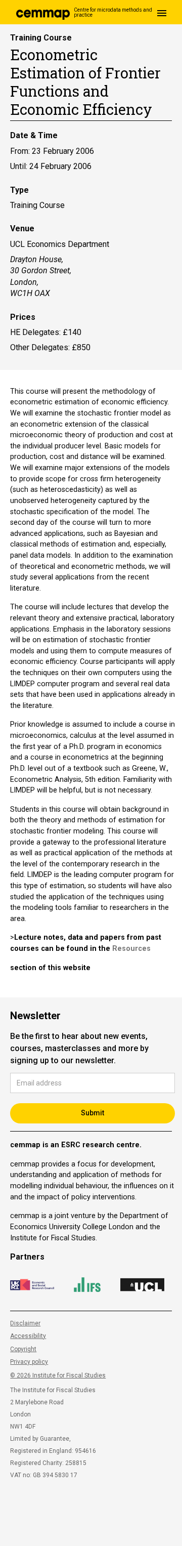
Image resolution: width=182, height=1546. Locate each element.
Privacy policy (29, 1361)
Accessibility (28, 1336)
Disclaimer (25, 1323)
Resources (131, 948)
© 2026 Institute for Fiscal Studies (58, 1375)
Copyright (23, 1349)
